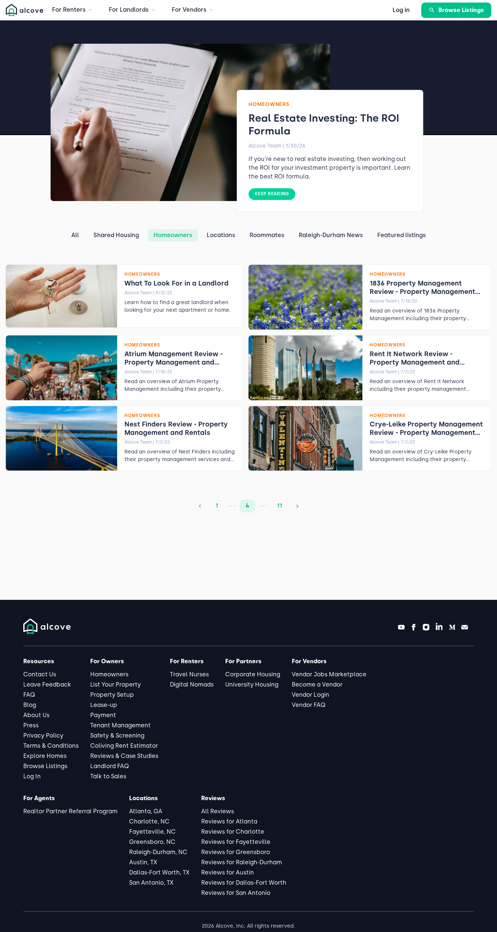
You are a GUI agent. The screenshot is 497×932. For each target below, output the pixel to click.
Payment (103, 715)
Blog (29, 704)
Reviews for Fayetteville (235, 841)
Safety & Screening (117, 735)
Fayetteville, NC (152, 831)
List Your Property (115, 684)
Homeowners (173, 235)
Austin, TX (143, 862)
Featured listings (401, 235)
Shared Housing (116, 235)
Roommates (267, 235)
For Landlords (128, 9)
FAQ (29, 694)
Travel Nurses (189, 674)
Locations (221, 235)
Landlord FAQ (109, 766)
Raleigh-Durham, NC (158, 852)
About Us (36, 715)
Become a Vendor (317, 684)
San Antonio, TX (151, 882)
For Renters (69, 9)
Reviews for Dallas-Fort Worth (243, 882)
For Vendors (189, 9)
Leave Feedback (47, 684)
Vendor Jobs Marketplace (329, 674)
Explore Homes (45, 755)
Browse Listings (45, 766)
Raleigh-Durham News (331, 235)
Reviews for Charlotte (232, 831)
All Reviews (217, 811)
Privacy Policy (43, 735)
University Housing (251, 684)
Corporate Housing (252, 674)
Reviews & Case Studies (124, 755)
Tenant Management (120, 725)
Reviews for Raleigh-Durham (241, 862)
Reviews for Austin (227, 872)
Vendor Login (310, 694)
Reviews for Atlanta (229, 821)
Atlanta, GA (145, 811)
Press (31, 725)
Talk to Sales (108, 776)
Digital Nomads (192, 684)
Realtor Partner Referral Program (70, 811)
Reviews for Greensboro (235, 852)
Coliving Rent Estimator (124, 745)
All (75, 235)
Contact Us (39, 674)
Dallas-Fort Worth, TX (159, 872)
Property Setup (112, 694)
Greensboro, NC (152, 841)
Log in (401, 10)
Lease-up (103, 704)
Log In (32, 776)
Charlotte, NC (149, 821)
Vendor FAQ (308, 704)
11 (279, 505)
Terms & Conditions (51, 745)
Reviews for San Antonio (235, 892)
